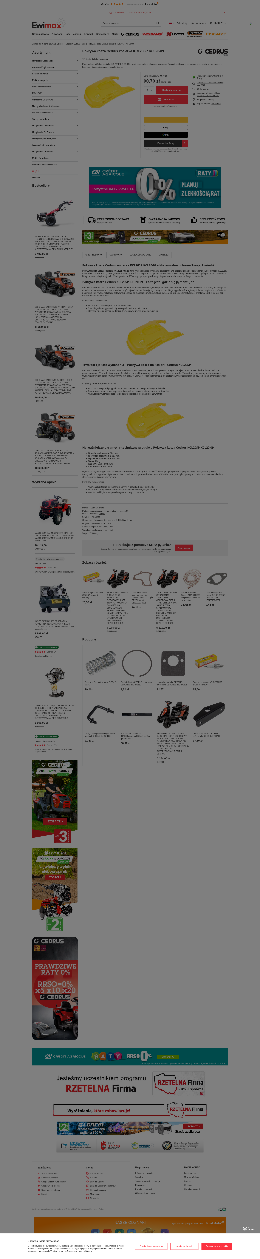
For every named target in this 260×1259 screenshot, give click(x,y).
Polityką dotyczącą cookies (96, 1246)
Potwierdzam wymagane (151, 1246)
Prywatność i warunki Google (79, 1251)
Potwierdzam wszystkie (217, 1246)
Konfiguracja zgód (184, 1246)
